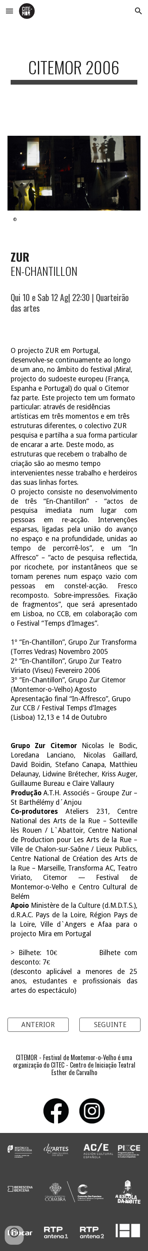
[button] (9, 11)
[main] (74, 74)
